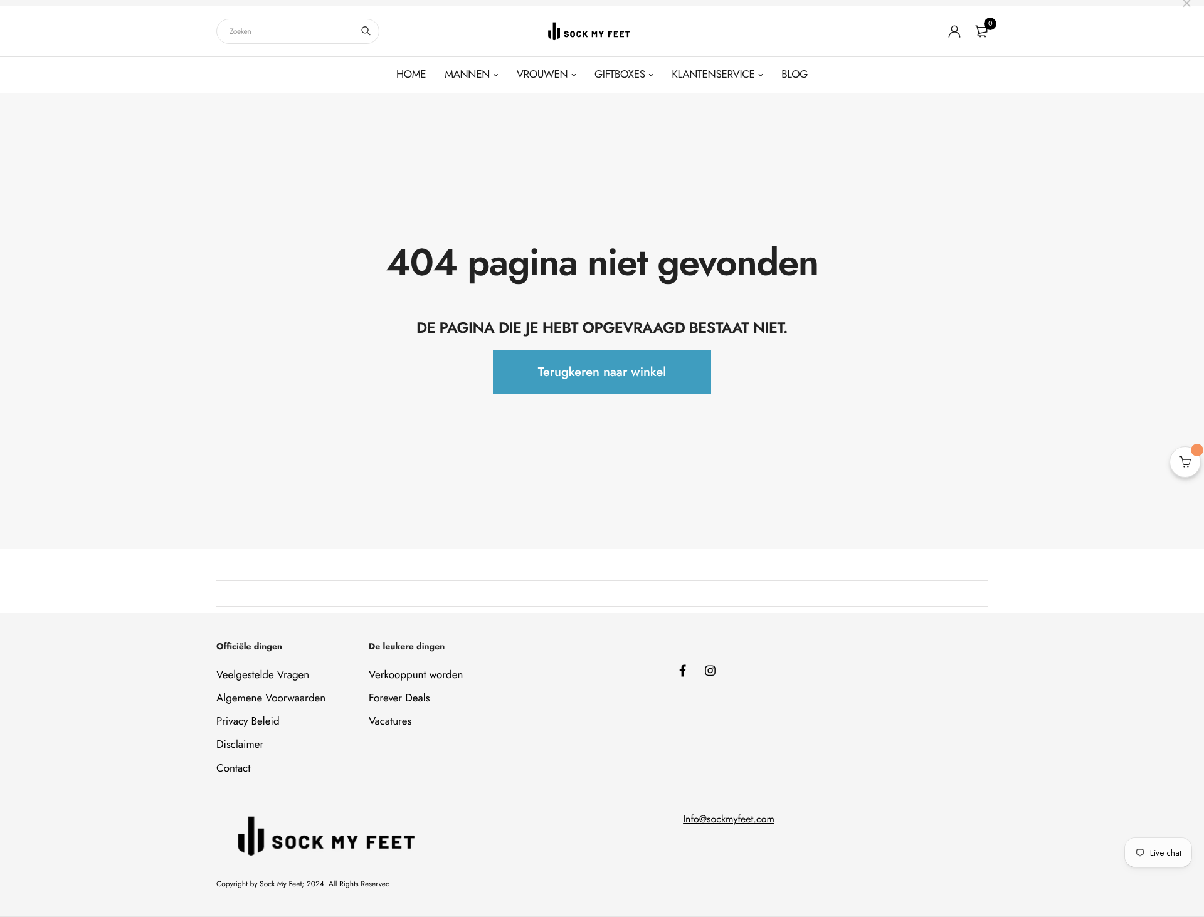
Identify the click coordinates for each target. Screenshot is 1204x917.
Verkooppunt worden (416, 675)
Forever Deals (399, 698)
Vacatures (390, 721)
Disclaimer (239, 744)
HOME (411, 74)
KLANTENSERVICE (713, 74)
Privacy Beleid (248, 721)
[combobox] (297, 31)
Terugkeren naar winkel (602, 372)
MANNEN (467, 74)
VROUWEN (542, 74)
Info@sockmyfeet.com (728, 819)
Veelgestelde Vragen (262, 675)
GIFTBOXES (619, 74)
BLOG (794, 74)
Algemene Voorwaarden (270, 698)
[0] (981, 31)
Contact (233, 768)
